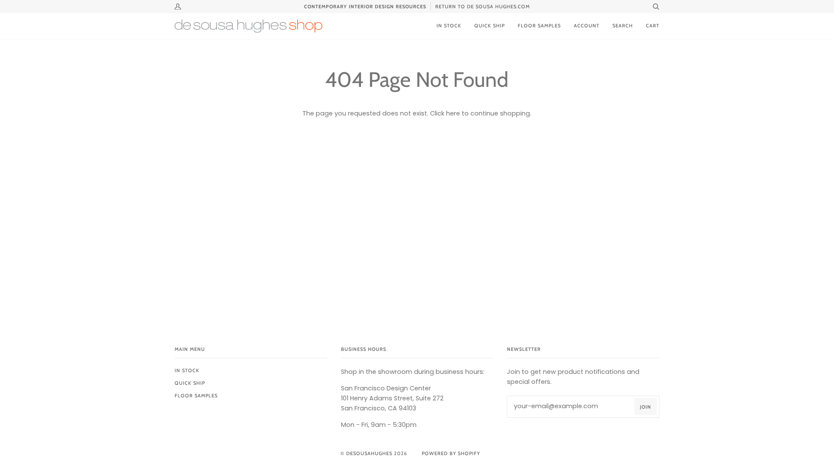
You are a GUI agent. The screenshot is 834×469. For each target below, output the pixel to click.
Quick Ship (190, 383)
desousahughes (369, 453)
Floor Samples (196, 396)
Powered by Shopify (451, 453)
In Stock (187, 370)
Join (645, 407)
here (453, 113)
